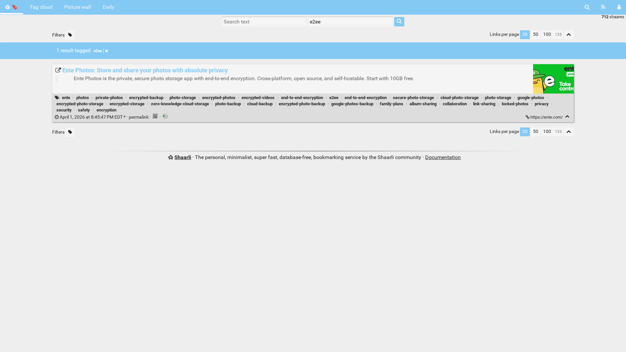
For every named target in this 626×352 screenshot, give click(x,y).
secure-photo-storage (413, 97)
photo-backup (228, 103)
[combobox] (350, 21)
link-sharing (484, 103)
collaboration (455, 103)
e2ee (98, 51)
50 (535, 34)
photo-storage (183, 97)
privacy (542, 103)
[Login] (619, 7)
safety (84, 110)
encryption (106, 110)
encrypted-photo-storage (79, 103)
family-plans (391, 103)
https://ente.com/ (546, 117)
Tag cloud (41, 7)
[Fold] (567, 116)
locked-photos (515, 103)
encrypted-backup (146, 97)
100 (547, 34)
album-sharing (423, 103)
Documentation (443, 157)
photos (82, 97)
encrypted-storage (127, 103)
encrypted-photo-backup (302, 103)
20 (525, 34)
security (64, 110)
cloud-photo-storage (459, 97)
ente (66, 97)
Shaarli (182, 157)
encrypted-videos (258, 97)
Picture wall (77, 7)
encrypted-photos (218, 97)
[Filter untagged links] (70, 35)
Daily (108, 7)
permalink (104, 117)
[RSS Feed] (603, 7)
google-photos (530, 97)
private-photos (109, 97)
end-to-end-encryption (302, 97)
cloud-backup (260, 103)
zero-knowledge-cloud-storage (180, 103)
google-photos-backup (352, 103)
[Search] (587, 7)
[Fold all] (569, 34)
